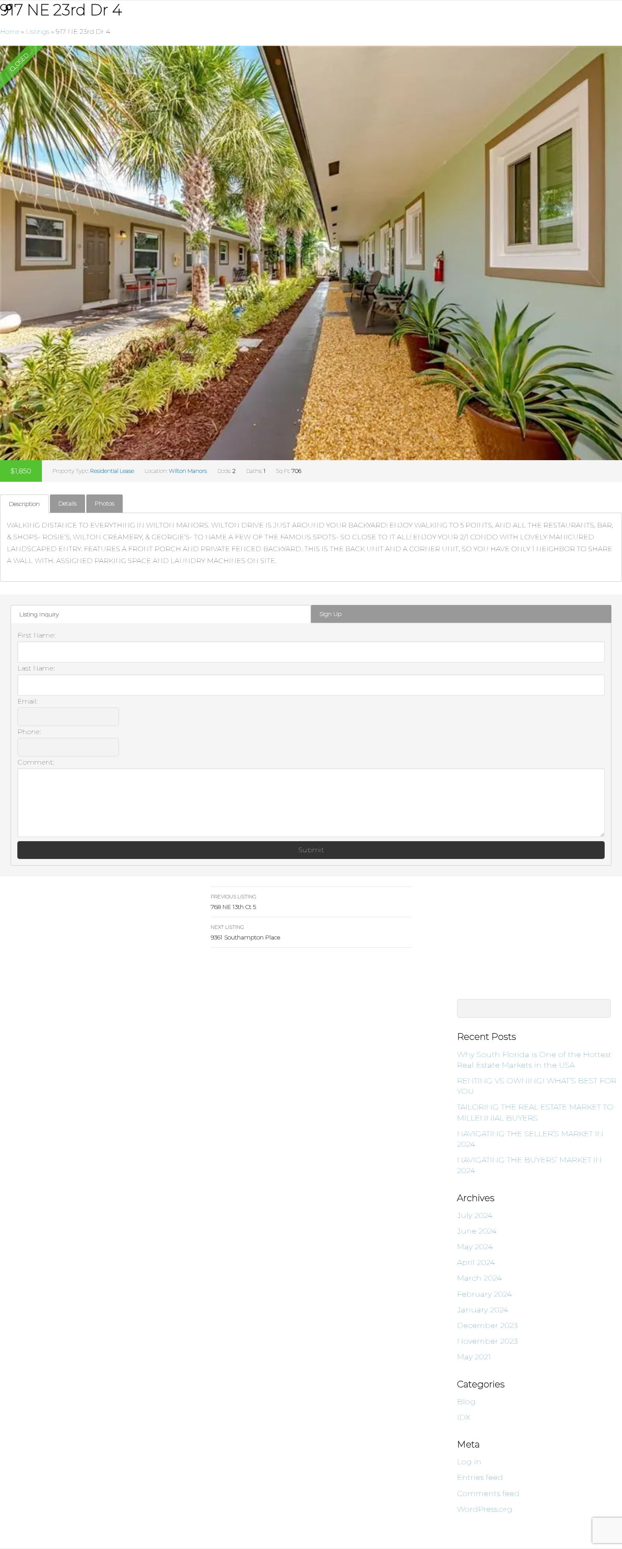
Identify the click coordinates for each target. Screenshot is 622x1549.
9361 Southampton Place (245, 932)
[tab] (24, 503)
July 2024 (475, 1215)
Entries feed (480, 1477)
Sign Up (330, 614)
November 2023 (487, 1341)
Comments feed (488, 1493)
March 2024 (479, 1278)
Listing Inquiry (39, 614)
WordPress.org (484, 1509)
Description (24, 504)
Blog (466, 1401)
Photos (104, 503)
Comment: (35, 762)
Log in (469, 1461)
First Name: (36, 635)
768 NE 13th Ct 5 (233, 902)
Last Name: (36, 668)
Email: (27, 701)
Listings (38, 32)
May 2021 (474, 1356)
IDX (463, 1417)
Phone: (29, 732)
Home (9, 32)
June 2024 (477, 1231)
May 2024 (475, 1246)
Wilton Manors (188, 470)
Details (67, 503)
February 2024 (484, 1294)
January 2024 (482, 1309)
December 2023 (487, 1325)
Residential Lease (112, 470)
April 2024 (476, 1262)
